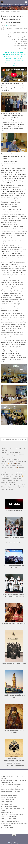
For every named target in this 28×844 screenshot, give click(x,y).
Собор (23, 470)
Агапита (13, 465)
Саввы (20, 476)
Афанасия (4, 482)
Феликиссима (5, 465)
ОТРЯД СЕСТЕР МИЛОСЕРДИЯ (14, 537)
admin (7, 25)
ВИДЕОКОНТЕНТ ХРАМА (14, 511)
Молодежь (5, 11)
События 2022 (15, 11)
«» (14, 59)
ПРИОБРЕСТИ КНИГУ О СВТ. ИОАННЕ (14, 663)
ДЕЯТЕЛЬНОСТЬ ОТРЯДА (14, 542)
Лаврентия (4, 463)
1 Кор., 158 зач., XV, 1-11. (15, 487)
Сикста (12, 463)
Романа (3, 468)
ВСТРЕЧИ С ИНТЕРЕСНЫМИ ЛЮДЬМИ (14, 623)
